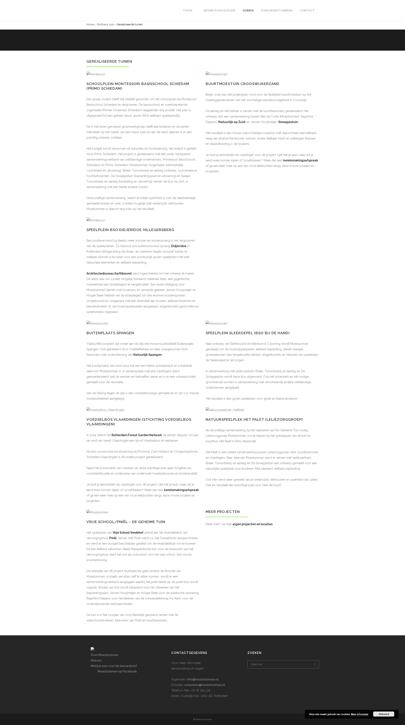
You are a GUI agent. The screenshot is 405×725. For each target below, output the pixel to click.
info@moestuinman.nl (203, 679)
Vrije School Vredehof (128, 532)
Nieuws (96, 660)
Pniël (112, 538)
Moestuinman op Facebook (117, 671)
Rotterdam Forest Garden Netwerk (137, 435)
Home (90, 24)
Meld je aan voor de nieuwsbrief (114, 666)
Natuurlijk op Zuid (232, 122)
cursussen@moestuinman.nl (204, 685)
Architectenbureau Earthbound (108, 273)
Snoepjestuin (288, 122)
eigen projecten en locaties (253, 524)
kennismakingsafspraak (300, 160)
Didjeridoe (178, 246)
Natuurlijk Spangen (147, 354)
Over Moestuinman (104, 655)
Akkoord (384, 714)
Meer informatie (359, 714)
